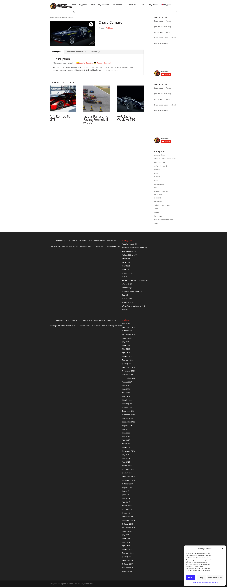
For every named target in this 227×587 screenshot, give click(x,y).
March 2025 (126, 356)
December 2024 (128, 367)
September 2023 (128, 422)
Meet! (141, 4)
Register (83, 4)
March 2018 (126, 549)
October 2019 (127, 484)
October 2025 (127, 331)
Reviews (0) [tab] (95, 52)
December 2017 (128, 560)
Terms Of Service (85, 241)
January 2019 (127, 513)
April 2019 (126, 502)
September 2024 (128, 378)
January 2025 (127, 364)
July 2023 (125, 429)
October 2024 (127, 374)
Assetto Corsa (159, 155)
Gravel (156, 173)
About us (215, 583)
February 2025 (127, 360)
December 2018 (128, 516)
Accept (191, 577)
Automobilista (159, 162)
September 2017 (128, 567)
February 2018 (127, 553)
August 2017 (127, 571)
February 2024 (127, 403)
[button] (222, 548)
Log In (92, 4)
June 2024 (126, 389)
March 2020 (126, 465)
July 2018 (125, 535)
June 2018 (126, 538)
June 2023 (126, 433)
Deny (201, 577)
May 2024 (126, 393)
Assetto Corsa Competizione (165, 158)
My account (103, 4)
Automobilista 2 (160, 166)
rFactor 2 (157, 198)
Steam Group (166, 26)
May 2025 (126, 349)
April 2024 (126, 396)
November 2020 (128, 451)
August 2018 (127, 531)
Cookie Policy (196, 583)
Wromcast (158, 216)
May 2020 (126, 458)
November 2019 (128, 480)
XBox (156, 223)
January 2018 (127, 557)
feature (157, 169)
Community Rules (63, 241)
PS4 (155, 188)
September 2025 (128, 334)
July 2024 (125, 385)
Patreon (169, 21)
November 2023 (128, 414)
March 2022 (126, 447)
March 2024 (126, 400)
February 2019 (127, 509)
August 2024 (127, 382)
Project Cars (159, 184)
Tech (156, 209)
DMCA (74, 241)
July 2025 (125, 342)
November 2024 (128, 371)
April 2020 (126, 462)
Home (73, 4)
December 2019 (128, 476)
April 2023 (126, 440)
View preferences (215, 577)
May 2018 (126, 542)
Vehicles (58, 17)
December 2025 (128, 327)
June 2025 (126, 345)
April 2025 (126, 353)
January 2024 (127, 407)
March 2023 (126, 444)
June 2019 (126, 495)
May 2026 (126, 323)
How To (157, 177)
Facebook (172, 38)
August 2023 (127, 425)
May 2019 (126, 498)
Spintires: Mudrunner (163, 205)
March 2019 (126, 506)
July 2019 (125, 491)
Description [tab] (56, 52)
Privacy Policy (206, 583)
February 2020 (127, 469)
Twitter (167, 32)
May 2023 (126, 436)
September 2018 (128, 527)
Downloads (117, 4)
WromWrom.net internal (164, 220)
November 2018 (128, 520)
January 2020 (127, 473)
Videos (156, 212)
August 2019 (127, 487)
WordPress (88, 584)
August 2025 (127, 338)
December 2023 (128, 411)
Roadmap (158, 201)
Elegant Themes (66, 584)
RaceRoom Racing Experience (133, 280)
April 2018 (126, 546)
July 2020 (125, 454)
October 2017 (127, 564)
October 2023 (127, 418)
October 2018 (127, 524)
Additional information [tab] (76, 52)
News (156, 180)
